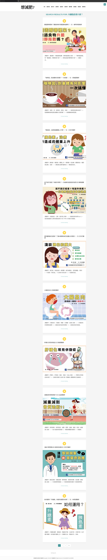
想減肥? (28, 7)
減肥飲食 (61, 6)
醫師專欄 (70, 6)
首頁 (44, 6)
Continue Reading (64, 64)
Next (69, 545)
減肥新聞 (66, 6)
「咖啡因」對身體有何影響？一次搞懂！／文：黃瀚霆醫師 (61, 77)
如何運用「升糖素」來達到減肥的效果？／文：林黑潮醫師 (61, 499)
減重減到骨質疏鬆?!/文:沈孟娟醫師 (54, 395)
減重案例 (57, 6)
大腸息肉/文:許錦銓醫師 (51, 290)
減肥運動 (74, 6)
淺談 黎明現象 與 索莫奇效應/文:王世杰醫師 (57, 447)
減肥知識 (48, 6)
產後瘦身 (79, 6)
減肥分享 (52, 6)
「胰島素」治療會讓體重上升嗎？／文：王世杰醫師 (59, 130)
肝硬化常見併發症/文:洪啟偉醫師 (54, 342)
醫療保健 (83, 6)
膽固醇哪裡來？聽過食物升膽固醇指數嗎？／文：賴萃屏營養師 (63, 24)
